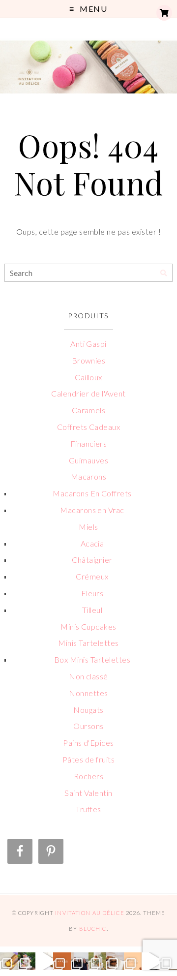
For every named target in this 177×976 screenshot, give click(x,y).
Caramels (89, 410)
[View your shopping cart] (164, 13)
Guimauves (88, 460)
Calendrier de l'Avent (88, 393)
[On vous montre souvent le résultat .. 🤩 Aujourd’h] (150, 961)
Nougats (88, 709)
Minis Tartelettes (88, 642)
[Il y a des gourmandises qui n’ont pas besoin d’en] (9, 961)
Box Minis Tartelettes (92, 659)
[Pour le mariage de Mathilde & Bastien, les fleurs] (26, 961)
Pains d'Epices (88, 742)
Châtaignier (92, 559)
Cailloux (88, 377)
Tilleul (92, 609)
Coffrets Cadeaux (88, 426)
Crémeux (92, 576)
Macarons (89, 476)
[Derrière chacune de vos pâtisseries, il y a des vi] (79, 961)
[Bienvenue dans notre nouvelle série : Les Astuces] (133, 961)
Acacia (92, 543)
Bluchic (93, 928)
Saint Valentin (88, 792)
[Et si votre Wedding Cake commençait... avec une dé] (62, 961)
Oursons (88, 726)
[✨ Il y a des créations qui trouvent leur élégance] (97, 961)
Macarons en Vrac (92, 510)
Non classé (88, 676)
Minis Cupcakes (88, 626)
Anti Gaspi (88, 343)
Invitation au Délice (89, 913)
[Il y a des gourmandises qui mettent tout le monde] (115, 961)
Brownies (89, 360)
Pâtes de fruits (88, 759)
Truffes (88, 809)
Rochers (88, 776)
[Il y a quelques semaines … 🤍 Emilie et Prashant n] (168, 961)
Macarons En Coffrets (92, 493)
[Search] (163, 273)
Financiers (88, 443)
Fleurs (92, 593)
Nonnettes (88, 693)
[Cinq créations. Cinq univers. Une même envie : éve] (44, 961)
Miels (88, 526)
